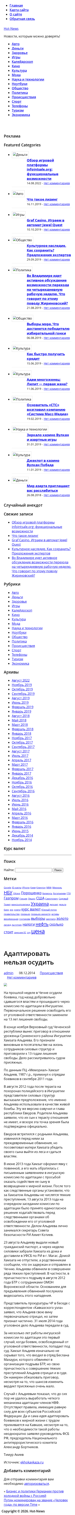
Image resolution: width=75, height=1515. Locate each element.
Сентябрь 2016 (23, 791)
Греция (23, 898)
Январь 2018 (21, 733)
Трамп (7, 904)
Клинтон (41, 887)
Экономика (21, 115)
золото (62, 918)
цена (38, 931)
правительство (12, 914)
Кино (16, 66)
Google (7, 887)
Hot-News (11, 28)
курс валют (31, 909)
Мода (16, 75)
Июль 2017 (20, 755)
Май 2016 (19, 809)
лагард (7, 924)
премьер (25, 914)
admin (8, 973)
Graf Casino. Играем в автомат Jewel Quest (45, 222)
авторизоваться (36, 1483)
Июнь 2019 (20, 702)
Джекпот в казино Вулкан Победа (43, 462)
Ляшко (31, 898)
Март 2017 (20, 764)
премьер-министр (41, 914)
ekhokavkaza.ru (32, 1462)
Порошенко (31, 892)
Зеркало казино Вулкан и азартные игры (48, 437)
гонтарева (24, 919)
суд (28, 932)
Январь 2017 (21, 773)
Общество (20, 88)
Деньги (18, 48)
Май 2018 (19, 720)
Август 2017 (21, 751)
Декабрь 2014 (22, 835)
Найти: (9, 870)
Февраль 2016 (22, 822)
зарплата (51, 919)
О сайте (16, 14)
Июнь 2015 (20, 831)
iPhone (26, 887)
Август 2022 (21, 680)
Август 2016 (21, 795)
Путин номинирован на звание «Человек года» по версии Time (36, 1502)
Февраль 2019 (22, 707)
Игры (16, 57)
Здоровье (20, 53)
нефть (42, 924)
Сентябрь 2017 (23, 747)
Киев (33, 887)
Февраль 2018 (22, 729)
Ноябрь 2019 (22, 685)
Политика (20, 92)
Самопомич (51, 898)
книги (17, 909)
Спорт (16, 101)
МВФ (49, 887)
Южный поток (49, 909)
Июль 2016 (20, 800)
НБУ (8, 892)
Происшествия (24, 97)
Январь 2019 (21, 711)
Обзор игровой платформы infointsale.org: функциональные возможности (42, 169)
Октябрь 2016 (22, 786)
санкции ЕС (20, 932)
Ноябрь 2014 (22, 840)
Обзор (16, 893)
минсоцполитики (20, 904)
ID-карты (16, 887)
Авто (16, 44)
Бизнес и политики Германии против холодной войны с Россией (34, 1493)
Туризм (18, 110)
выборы (38, 918)
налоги (29, 924)
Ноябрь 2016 (22, 782)
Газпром (11, 898)
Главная (16, 5)
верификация (11, 919)
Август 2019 (21, 698)
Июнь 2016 (20, 804)
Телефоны (20, 106)
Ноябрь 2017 (22, 738)
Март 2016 (20, 817)
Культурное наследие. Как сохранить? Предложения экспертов (49, 250)
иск (11, 909)
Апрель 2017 (21, 760)
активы (55, 914)
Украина (40, 903)
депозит (54, 904)
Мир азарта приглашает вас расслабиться (48, 488)
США (40, 898)
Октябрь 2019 (22, 689)
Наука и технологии (28, 79)
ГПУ (69, 893)
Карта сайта (19, 10)
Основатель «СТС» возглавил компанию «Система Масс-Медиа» (47, 409)
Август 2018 (21, 716)
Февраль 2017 (22, 769)
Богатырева (59, 893)
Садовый (63, 898)
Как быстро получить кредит (46, 356)
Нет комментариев (57, 183)
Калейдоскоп (22, 61)
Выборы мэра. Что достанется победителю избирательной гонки (48, 328)
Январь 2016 (21, 826)
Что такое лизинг (42, 199)
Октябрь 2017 (22, 742)
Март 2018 (20, 724)
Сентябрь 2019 (23, 693)
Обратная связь (22, 19)
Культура (19, 70)
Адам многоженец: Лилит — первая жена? (47, 381)
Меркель (57, 887)
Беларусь (47, 893)
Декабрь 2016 (22, 778)
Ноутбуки (19, 84)
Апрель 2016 (21, 813)
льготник (17, 924)
